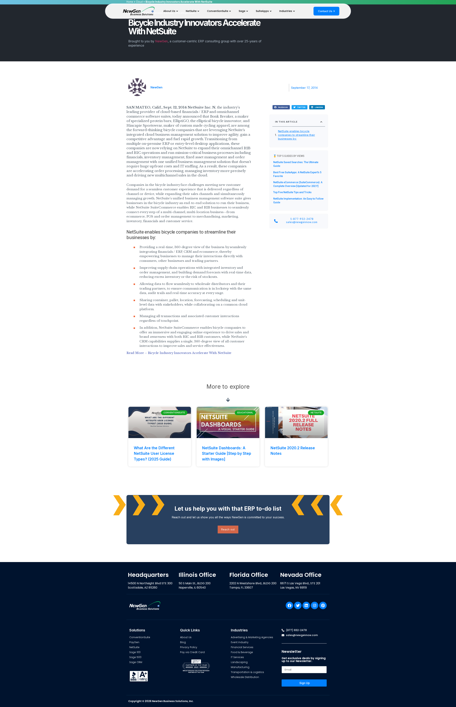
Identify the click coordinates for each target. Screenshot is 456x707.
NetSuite (191, 11)
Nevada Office (301, 575)
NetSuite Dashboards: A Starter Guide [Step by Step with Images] (226, 453)
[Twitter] (298, 605)
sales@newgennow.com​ (301, 222)
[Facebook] (289, 605)
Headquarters (148, 575)
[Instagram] (314, 605)
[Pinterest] (323, 605)
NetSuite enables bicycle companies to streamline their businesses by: (296, 135)
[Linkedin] (306, 605)
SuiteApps (262, 11)
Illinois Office (197, 575)
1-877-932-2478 (302, 218)
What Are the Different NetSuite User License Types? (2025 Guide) (154, 453)
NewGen (161, 41)
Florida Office (248, 575)
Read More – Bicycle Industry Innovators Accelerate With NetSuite (178, 353)
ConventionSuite (217, 11)
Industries (285, 11)
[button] (281, 107)
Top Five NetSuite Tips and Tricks (292, 192)
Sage (242, 11)
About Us (169, 11)
